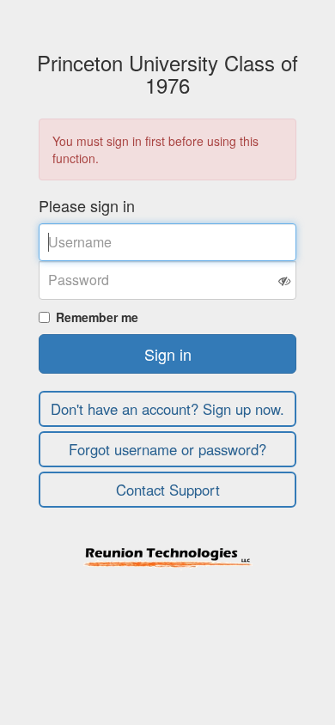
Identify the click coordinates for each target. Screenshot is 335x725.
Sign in (168, 354)
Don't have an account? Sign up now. (167, 409)
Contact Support (168, 489)
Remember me (97, 317)
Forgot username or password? (167, 449)
